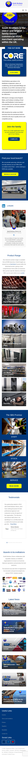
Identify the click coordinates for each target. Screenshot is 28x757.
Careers (4, 714)
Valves (6, 316)
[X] (4, 742)
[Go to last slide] (4, 228)
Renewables (8, 389)
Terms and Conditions (7, 718)
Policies (4, 722)
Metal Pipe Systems (11, 287)
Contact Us (4, 733)
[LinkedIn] (8, 742)
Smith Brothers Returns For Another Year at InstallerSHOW (13, 629)
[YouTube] (13, 742)
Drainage (7, 331)
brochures (13, 264)
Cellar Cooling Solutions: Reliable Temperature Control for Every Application (14, 612)
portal (22, 273)
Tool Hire (7, 403)
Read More (14, 524)
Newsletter (4, 730)
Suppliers (4, 726)
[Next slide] (24, 228)
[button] (23, 10)
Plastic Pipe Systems (11, 302)
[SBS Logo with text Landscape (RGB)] (14, 4)
